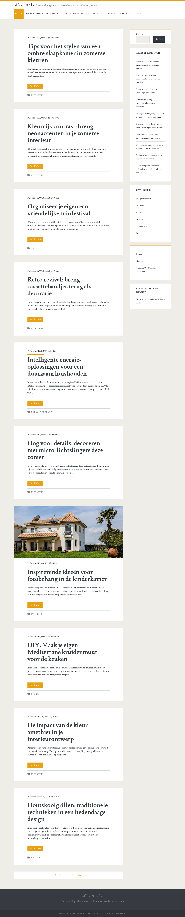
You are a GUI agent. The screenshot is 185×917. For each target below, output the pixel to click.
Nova (56, 37)
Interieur (52, 14)
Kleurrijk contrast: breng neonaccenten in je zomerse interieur (63, 133)
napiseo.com (153, 303)
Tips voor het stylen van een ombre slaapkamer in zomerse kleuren (66, 53)
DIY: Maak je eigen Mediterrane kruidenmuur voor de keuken (62, 652)
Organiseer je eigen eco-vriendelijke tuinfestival (59, 210)
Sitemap (139, 261)
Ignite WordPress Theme (77, 913)
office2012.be (24, 5)
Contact (138, 14)
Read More (36, 87)
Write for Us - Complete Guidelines (146, 270)
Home (18, 14)
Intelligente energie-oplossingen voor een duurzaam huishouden (57, 367)
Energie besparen (104, 14)
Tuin (64, 14)
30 (72, 875)
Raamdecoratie (80, 14)
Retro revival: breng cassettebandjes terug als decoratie (59, 286)
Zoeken (139, 34)
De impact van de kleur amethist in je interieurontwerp (57, 732)
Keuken (35, 694)
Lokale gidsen (34, 14)
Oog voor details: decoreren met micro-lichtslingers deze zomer (65, 450)
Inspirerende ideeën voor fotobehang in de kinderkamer (68, 532)
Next (79, 875)
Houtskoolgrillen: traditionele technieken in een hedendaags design (67, 812)
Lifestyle (124, 14)
